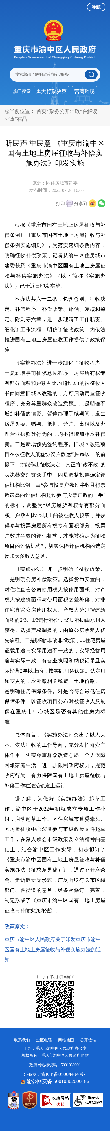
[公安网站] (13, 1100)
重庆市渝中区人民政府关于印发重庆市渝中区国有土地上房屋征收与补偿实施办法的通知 (53, 950)
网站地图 (66, 1040)
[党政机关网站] (30, 1100)
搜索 (91, 74)
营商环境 (84, 91)
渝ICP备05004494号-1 (64, 1074)
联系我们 (22, 1040)
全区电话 (44, 1040)
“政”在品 (17, 119)
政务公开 (59, 111)
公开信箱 (88, 1040)
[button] (64, 204)
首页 (41, 111)
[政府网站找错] (55, 1100)
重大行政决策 (51, 91)
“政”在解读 (84, 111)
